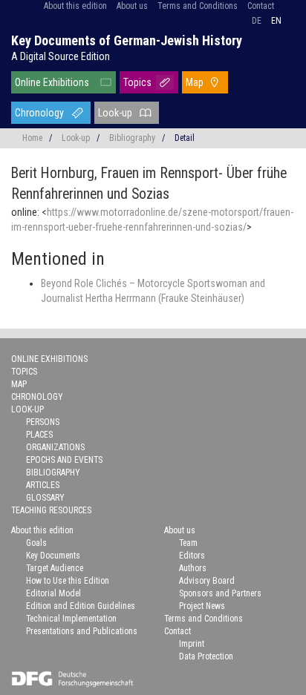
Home (32, 138)
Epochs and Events (64, 460)
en (276, 21)
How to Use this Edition (67, 581)
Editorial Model (53, 593)
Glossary (45, 498)
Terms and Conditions (197, 6)
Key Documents (53, 555)
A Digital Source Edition (60, 56)
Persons (42, 422)
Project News (202, 606)
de (256, 21)
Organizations (55, 447)
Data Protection (206, 656)
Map (195, 82)
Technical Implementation (71, 618)
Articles (42, 485)
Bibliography (132, 138)
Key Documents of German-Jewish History (126, 40)
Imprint (191, 644)
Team (188, 543)
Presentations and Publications (81, 631)
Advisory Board (207, 581)
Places (39, 434)
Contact (260, 6)
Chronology (39, 113)
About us (132, 6)
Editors (192, 555)
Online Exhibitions (52, 82)
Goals (36, 543)
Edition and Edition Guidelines (80, 606)
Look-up (115, 113)
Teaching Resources (51, 510)
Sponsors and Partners (220, 593)
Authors (192, 568)
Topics (137, 82)
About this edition (75, 6)
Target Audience (54, 568)
